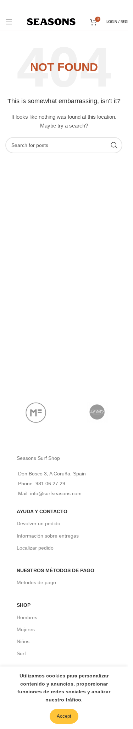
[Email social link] (63, 6)
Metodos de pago (36, 582)
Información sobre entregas (48, 536)
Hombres (27, 617)
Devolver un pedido (38, 523)
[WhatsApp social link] (73, 6)
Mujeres (26, 629)
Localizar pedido (35, 548)
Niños (23, 641)
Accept (64, 716)
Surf (21, 653)
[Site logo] (51, 21)
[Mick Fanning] (36, 412)
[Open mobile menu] (9, 22)
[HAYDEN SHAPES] (97, 412)
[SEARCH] (114, 145)
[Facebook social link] (54, 6)
